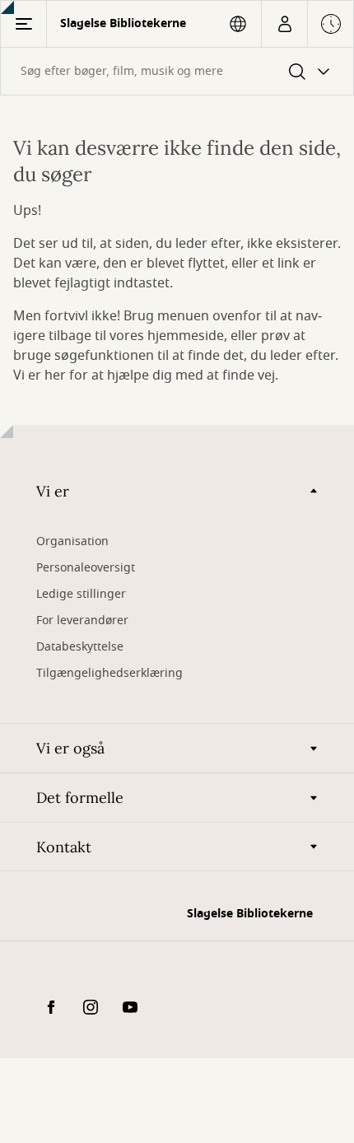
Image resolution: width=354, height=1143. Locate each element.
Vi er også (70, 748)
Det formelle (79, 797)
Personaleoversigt (85, 567)
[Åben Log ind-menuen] (284, 24)
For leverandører (82, 620)
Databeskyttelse (79, 646)
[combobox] (177, 71)
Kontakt (63, 846)
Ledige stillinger (81, 594)
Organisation (72, 541)
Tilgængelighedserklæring (109, 673)
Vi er (52, 491)
